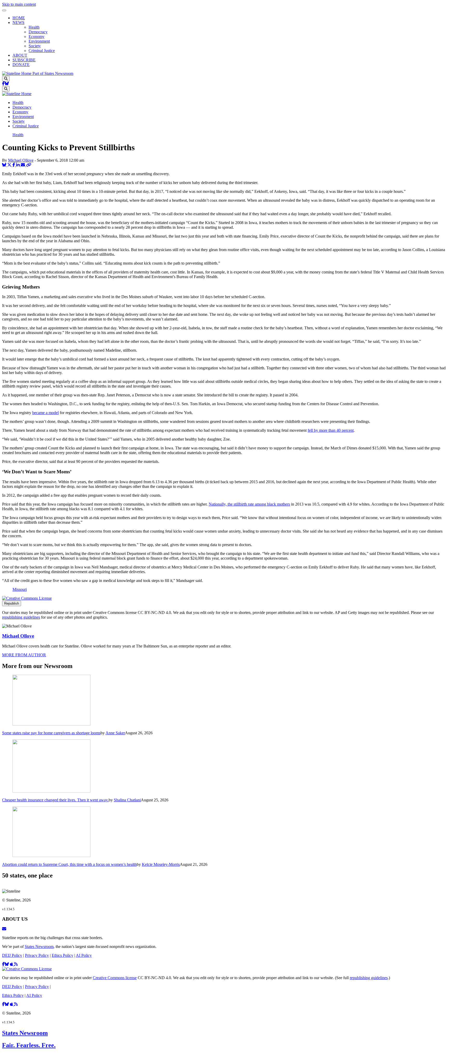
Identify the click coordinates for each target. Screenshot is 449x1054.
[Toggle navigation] (4, 10)
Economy (36, 36)
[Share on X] (9, 165)
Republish (11, 603)
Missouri (19, 589)
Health (34, 27)
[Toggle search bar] (6, 78)
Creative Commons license (115, 978)
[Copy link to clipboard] (28, 165)
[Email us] (4, 929)
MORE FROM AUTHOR (24, 655)
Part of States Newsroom (52, 73)
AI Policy (84, 955)
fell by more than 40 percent (331, 430)
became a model (45, 412)
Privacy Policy (37, 955)
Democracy (38, 32)
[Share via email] (23, 165)
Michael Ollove (21, 160)
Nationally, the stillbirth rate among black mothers (249, 504)
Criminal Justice (42, 50)
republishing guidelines (21, 617)
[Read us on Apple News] (12, 1004)
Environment (39, 41)
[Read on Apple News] (12, 964)
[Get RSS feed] (16, 964)
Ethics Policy (62, 955)
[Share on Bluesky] (4, 165)
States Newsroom (39, 946)
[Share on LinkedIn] (18, 165)
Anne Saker (115, 733)
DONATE (21, 64)
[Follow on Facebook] (3, 83)
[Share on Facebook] (14, 165)
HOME (18, 18)
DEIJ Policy (12, 955)
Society (35, 46)
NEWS (18, 22)
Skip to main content (19, 4)
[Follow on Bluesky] (7, 83)
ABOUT (19, 55)
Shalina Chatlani (127, 800)
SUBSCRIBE (24, 60)
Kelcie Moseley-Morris (161, 864)
